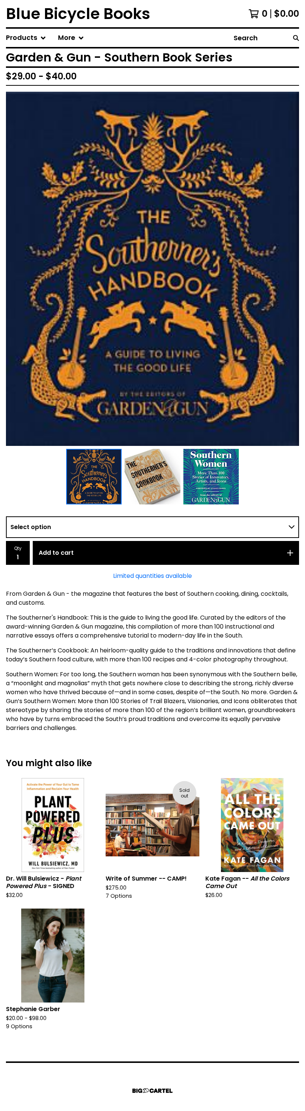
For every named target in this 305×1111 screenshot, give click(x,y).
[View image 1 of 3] (94, 477)
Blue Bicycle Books (78, 13)
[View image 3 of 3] (211, 477)
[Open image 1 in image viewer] (152, 269)
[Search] (296, 38)
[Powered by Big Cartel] (152, 1090)
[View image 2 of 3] (152, 477)
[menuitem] (26, 38)
